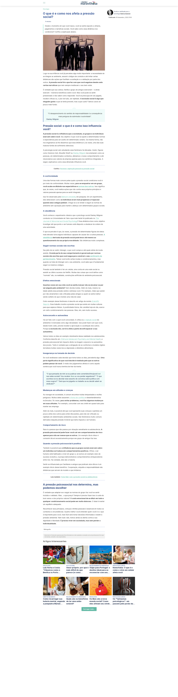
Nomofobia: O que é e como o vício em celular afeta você (123, 570)
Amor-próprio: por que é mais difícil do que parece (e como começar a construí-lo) (77, 570)
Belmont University (68, 197)
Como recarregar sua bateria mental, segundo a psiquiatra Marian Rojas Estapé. (54, 601)
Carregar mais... (89, 609)
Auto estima (70, 565)
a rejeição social (90, 320)
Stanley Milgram (79, 153)
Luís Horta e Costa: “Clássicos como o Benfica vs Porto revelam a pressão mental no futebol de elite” (52, 570)
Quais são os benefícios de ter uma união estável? (77, 601)
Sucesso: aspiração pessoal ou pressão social (77, 169)
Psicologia (46, 9)
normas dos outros (86, 186)
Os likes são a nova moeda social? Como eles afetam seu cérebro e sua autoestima (100, 601)
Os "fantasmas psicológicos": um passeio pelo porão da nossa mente (123, 601)
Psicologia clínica (119, 565)
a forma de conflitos (77, 398)
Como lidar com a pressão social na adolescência (79, 477)
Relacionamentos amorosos (99, 565)
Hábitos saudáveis (49, 597)
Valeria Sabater (125, 13)
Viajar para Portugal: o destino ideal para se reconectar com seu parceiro (99, 570)
